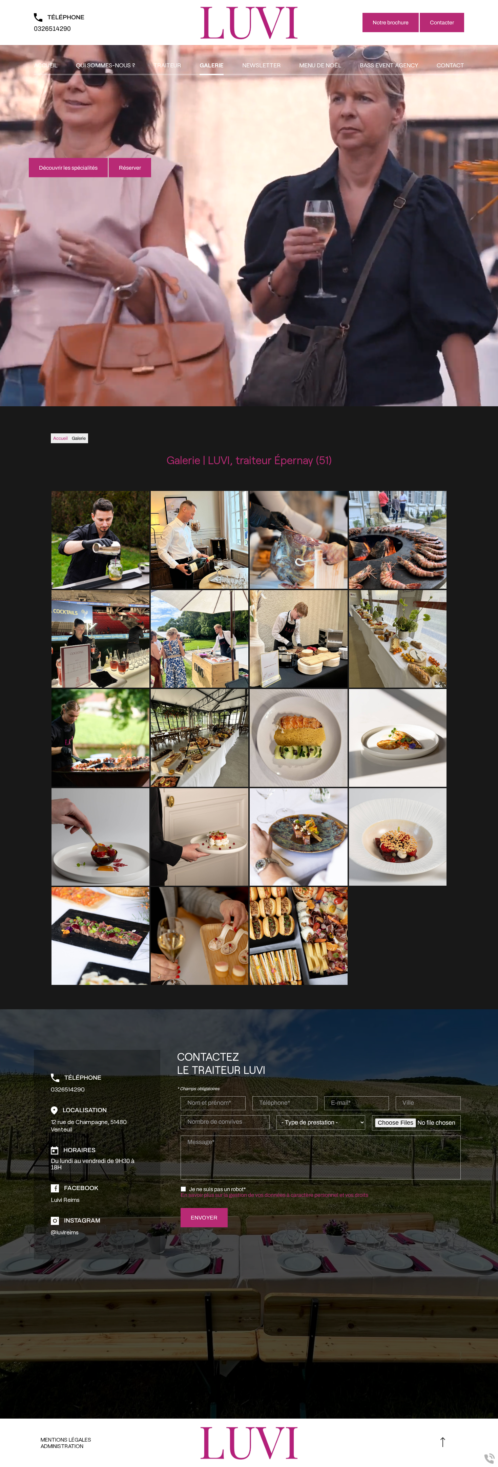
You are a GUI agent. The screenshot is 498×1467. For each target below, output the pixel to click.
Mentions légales (66, 1439)
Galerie (212, 65)
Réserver (130, 168)
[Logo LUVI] (249, 22)
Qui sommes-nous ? (105, 65)
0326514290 (52, 28)
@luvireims (65, 1232)
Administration (62, 1446)
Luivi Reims (65, 1199)
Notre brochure (391, 22)
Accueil (46, 65)
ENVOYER (204, 1218)
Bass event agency (389, 65)
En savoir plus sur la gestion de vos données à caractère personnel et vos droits (274, 1195)
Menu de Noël (320, 65)
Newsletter (261, 65)
